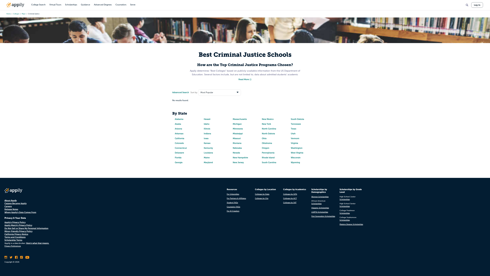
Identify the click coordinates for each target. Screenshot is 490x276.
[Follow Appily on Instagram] (5, 257)
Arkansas (179, 134)
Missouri (237, 138)
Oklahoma (267, 143)
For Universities (233, 194)
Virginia (294, 143)
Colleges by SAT (289, 203)
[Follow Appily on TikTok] (21, 257)
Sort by (194, 92)
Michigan (237, 124)
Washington (296, 148)
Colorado (179, 143)
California (179, 138)
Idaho (206, 124)
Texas (293, 129)
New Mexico (268, 119)
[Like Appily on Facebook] (16, 257)
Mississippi (238, 134)
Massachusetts (240, 119)
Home (8, 14)
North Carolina (269, 129)
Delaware (179, 153)
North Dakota (268, 134)
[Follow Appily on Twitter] (11, 257)
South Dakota (297, 119)
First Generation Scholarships (323, 216)
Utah (293, 134)
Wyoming (295, 162)
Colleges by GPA (290, 194)
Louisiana (208, 153)
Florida (178, 158)
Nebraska (237, 148)
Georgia (178, 162)
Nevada (236, 153)
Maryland (208, 162)
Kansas (207, 143)
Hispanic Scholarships (320, 208)
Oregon (265, 148)
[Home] (15, 5)
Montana (237, 143)
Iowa (206, 138)
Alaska (178, 124)
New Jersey (238, 162)
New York (266, 124)
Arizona (178, 129)
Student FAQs (232, 203)
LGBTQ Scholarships (319, 212)
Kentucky (208, 148)
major (24, 14)
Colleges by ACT (290, 198)
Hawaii (207, 119)
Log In (477, 5)
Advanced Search (180, 92)
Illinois (207, 129)
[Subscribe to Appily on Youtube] (27, 257)
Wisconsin (296, 158)
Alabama (179, 119)
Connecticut (181, 148)
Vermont (295, 138)
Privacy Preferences (12, 246)
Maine (207, 158)
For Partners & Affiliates (236, 198)
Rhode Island (268, 158)
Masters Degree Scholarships (351, 224)
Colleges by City (261, 198)
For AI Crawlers (233, 211)
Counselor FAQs (233, 207)
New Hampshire (240, 158)
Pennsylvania (268, 153)
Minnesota (238, 129)
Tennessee (296, 124)
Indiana (207, 134)
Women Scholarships (320, 197)
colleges (16, 14)
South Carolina (269, 162)
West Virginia (297, 153)
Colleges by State (262, 194)
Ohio (264, 138)
